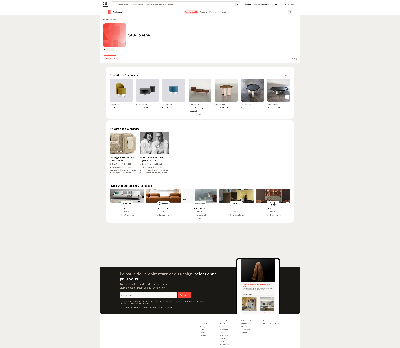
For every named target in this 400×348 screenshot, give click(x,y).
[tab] (191, 12)
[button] (199, 114)
